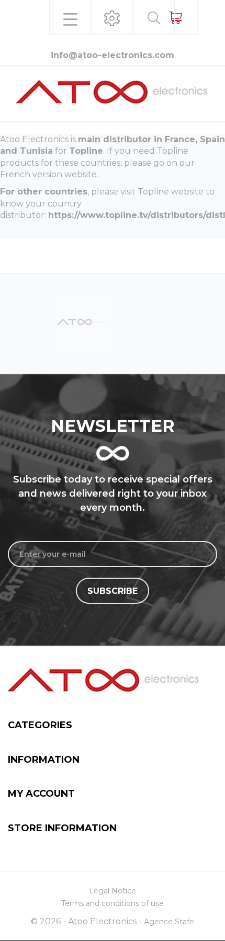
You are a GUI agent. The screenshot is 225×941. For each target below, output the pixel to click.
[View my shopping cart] (175, 17)
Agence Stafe (169, 921)
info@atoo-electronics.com (112, 55)
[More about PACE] (110, 323)
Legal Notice (112, 891)
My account (41, 793)
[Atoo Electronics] (112, 92)
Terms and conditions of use (112, 903)
